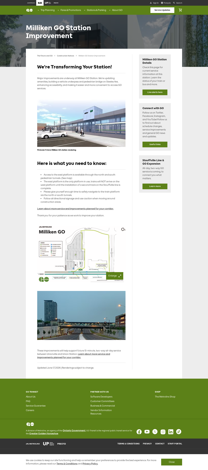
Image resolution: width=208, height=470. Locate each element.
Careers (30, 410)
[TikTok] (178, 431)
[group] (46, 10)
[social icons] (30, 424)
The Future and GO (44, 56)
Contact (160, 444)
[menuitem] (31, 3)
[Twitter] (155, 431)
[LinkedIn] (170, 431)
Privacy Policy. (90, 463)
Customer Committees (102, 401)
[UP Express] (48, 443)
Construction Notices (65, 56)
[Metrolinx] (33, 443)
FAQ (28, 401)
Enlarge (112, 275)
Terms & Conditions (128, 444)
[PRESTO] (61, 443)
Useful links (155, 144)
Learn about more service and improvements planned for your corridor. (75, 208)
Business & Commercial (102, 405)
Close (172, 462)
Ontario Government (74, 430)
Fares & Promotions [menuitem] (71, 10)
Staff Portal (175, 444)
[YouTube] (147, 431)
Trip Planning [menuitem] (48, 10)
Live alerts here (154, 92)
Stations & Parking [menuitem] (96, 10)
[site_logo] (29, 10)
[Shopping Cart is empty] (180, 10)
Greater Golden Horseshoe (43, 433)
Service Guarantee (36, 405)
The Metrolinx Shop (165, 396)
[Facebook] (139, 431)
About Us (30, 396)
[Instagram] (162, 431)
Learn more (155, 186)
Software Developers (101, 396)
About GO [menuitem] (117, 10)
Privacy (147, 444)
